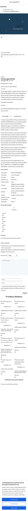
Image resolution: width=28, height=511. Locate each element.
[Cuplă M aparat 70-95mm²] (7, 302)
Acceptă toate (14, 499)
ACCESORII (23, 108)
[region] (14, 495)
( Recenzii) (4, 86)
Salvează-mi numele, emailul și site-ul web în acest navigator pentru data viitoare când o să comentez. (13, 288)
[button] (22, 22)
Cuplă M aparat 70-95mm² (7, 310)
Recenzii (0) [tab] (17, 116)
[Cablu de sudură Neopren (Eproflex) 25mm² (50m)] (20, 361)
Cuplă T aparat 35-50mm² (7, 369)
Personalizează (14, 503)
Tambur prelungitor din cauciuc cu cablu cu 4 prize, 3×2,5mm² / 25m (6, 351)
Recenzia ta (4, 255)
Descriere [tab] (5, 116)
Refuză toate (14, 508)
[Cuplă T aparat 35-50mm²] (7, 360)
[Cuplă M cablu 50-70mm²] (20, 302)
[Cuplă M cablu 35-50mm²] (20, 319)
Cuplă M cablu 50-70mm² (20, 310)
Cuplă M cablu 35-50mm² (20, 327)
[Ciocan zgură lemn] (1, 112)
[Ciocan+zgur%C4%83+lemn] (2, 112)
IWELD (3, 77)
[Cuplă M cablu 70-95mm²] (20, 339)
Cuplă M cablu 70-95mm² (20, 347)
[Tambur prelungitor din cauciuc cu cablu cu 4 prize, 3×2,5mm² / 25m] (7, 340)
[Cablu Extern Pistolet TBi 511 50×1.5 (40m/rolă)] (7, 320)
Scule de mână (4, 110)
